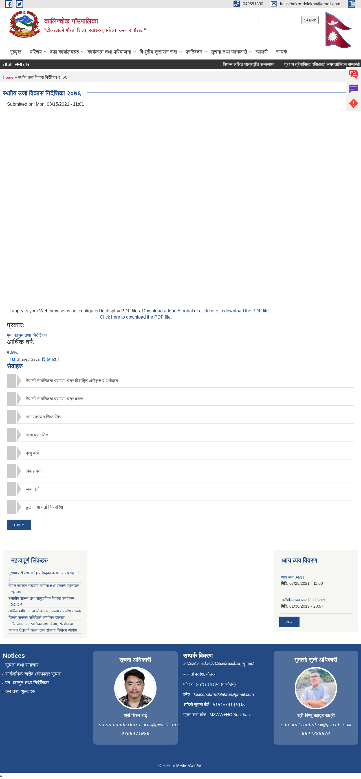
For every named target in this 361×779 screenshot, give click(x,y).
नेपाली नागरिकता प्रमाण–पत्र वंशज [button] (54, 398)
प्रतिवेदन (194, 52)
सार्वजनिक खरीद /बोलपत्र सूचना (33, 674)
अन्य (289, 622)
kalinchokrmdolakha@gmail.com (224, 694)
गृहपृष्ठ (15, 52)
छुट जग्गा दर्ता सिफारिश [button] (44, 507)
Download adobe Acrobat (168, 310)
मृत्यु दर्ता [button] (32, 453)
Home (8, 77)
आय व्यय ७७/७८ (293, 577)
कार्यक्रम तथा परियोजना (109, 52)
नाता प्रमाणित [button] (37, 434)
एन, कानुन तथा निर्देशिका (27, 682)
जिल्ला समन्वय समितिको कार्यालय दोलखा (36, 617)
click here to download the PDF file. (234, 310)
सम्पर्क (281, 52)
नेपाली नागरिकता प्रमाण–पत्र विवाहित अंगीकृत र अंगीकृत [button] (72, 380)
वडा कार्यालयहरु (64, 52)
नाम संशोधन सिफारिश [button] (43, 416)
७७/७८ (12, 352)
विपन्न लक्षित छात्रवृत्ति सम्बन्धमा (243, 64)
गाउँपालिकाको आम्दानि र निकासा (303, 600)
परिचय (36, 52)
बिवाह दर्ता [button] (34, 471)
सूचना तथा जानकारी (229, 52)
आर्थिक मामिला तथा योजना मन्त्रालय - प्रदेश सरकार (45, 611)
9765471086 (135, 733)
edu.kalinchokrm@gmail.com (316, 725)
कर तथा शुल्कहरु (20, 691)
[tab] (180, 380)
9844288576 (316, 733)
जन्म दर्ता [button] (32, 489)
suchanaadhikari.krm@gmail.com (139, 725)
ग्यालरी (262, 52)
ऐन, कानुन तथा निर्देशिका (27, 335)
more (19, 524)
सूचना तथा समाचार (21, 665)
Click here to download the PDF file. (136, 317)
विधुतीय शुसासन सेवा (158, 52)
